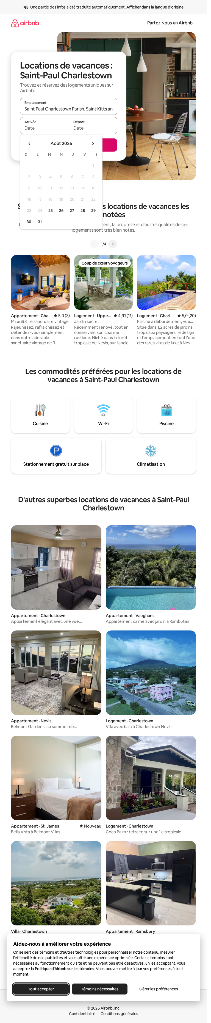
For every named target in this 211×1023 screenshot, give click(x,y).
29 (93, 210)
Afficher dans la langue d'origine (155, 7)
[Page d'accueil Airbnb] (25, 23)
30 (29, 221)
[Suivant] (112, 244)
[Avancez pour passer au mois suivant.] (93, 143)
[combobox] (68, 109)
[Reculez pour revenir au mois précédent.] (29, 143)
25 (50, 210)
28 (82, 210)
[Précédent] (94, 244)
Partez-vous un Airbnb (170, 23)
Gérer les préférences (158, 989)
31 (40, 221)
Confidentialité (82, 1013)
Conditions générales (119, 1013)
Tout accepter (41, 989)
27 (72, 210)
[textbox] (44, 128)
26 (61, 210)
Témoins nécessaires (99, 989)
